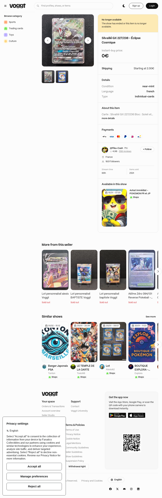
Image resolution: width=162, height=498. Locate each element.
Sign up (136, 6)
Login (152, 6)
